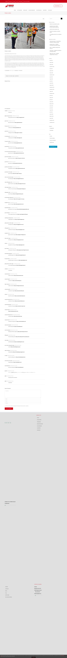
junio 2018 (51, 107)
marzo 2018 (51, 114)
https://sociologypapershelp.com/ (19, 178)
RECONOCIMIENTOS (40, 423)
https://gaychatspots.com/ (17, 127)
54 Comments (20, 70)
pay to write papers (7, 212)
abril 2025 (51, 68)
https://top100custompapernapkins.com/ (23, 209)
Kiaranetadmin (7, 70)
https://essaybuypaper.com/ (20, 244)
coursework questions (7, 289)
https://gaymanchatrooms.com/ (20, 168)
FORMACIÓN (39, 421)
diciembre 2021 (52, 93)
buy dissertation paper (8, 207)
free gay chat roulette (7, 141)
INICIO (38, 417)
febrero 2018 (51, 116)
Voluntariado (16, 70)
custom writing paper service (8, 182)
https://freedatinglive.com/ (17, 362)
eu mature (6, 355)
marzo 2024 (51, 83)
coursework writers (7, 309)
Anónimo (6, 243)
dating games (6, 335)
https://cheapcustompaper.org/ (19, 219)
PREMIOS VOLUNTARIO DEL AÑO (54, 24)
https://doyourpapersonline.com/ (19, 204)
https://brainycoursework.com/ (18, 275)
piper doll (6, 370)
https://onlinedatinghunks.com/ (20, 357)
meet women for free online (8, 360)
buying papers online (7, 192)
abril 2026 (51, 60)
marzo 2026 (51, 62)
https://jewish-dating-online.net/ (23, 331)
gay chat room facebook (8, 156)
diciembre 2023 (52, 87)
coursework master (7, 319)
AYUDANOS (38, 430)
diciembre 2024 (52, 74)
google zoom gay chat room (8, 115)
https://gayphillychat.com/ (18, 142)
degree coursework (7, 284)
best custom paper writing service (9, 197)
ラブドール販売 (10, 372)
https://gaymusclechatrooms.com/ (19, 153)
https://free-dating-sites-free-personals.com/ (22, 336)
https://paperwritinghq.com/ (21, 188)
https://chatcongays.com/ (18, 137)
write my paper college (8, 187)
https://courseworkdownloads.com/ (20, 295)
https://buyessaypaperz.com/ (20, 229)
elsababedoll (10, 382)
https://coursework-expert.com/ (20, 306)
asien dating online (7, 365)
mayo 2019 (51, 97)
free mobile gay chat (7, 136)
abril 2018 (51, 112)
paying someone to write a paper (9, 263)
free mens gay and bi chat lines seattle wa (10, 151)
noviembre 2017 (52, 122)
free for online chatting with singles (9, 345)
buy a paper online (7, 258)
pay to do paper (7, 248)
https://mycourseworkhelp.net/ (19, 290)
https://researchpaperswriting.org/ (22, 214)
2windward (6, 268)
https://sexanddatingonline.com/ (19, 341)
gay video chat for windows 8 (8, 166)
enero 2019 (51, 105)
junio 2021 (51, 95)
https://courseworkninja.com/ (17, 280)
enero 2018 (51, 118)
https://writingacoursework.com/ (19, 285)
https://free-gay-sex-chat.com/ (20, 158)
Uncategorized (52, 128)
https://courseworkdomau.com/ (21, 321)
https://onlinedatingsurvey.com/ (15, 346)
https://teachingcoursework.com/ (13, 311)
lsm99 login (51, 50)
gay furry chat (6, 131)
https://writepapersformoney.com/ (18, 193)
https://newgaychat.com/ (20, 117)
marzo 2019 (51, 101)
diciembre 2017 (52, 120)
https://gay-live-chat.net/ (18, 132)
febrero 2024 (51, 85)
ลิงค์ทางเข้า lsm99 (52, 53)
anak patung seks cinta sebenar (12, 377)
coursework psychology (8, 304)
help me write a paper (8, 238)
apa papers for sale (7, 202)
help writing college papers (8, 253)
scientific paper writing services (9, 217)
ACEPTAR (33, 657)
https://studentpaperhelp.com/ (20, 265)
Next (43, 18)
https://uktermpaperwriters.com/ (20, 183)
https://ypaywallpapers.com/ (23, 260)
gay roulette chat (7, 146)
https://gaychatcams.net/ (18, 122)
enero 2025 (51, 72)
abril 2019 (51, 99)
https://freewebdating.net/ (18, 326)
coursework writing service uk (9, 299)
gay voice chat (6, 161)
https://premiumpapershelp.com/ (21, 255)
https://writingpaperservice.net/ (19, 224)
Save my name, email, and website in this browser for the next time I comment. (17, 405)
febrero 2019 (51, 103)
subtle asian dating (7, 350)
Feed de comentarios (53, 140)
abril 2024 (51, 81)
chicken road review (52, 41)
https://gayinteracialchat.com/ (17, 163)
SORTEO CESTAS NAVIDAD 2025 (54, 29)
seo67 (50, 47)
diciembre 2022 (52, 89)
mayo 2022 (51, 91)
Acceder (51, 136)
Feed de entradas (52, 138)
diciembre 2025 (52, 66)
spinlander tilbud (52, 44)
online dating (6, 340)
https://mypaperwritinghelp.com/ (21, 234)
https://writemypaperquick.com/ (19, 239)
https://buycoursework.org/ (18, 316)
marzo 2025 (51, 70)
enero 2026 (51, 64)
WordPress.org (52, 142)
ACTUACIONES (39, 419)
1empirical (6, 110)
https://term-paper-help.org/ (17, 173)
